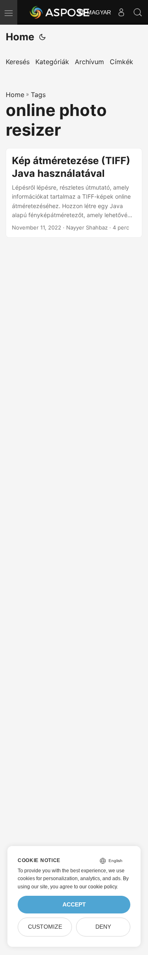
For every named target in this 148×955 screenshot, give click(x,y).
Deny (103, 927)
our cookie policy (98, 887)
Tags (38, 94)
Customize (45, 927)
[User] (121, 12)
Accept (74, 905)
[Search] (137, 12)
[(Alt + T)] (42, 37)
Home (20, 37)
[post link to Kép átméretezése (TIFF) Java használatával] (74, 193)
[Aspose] (60, 12)
